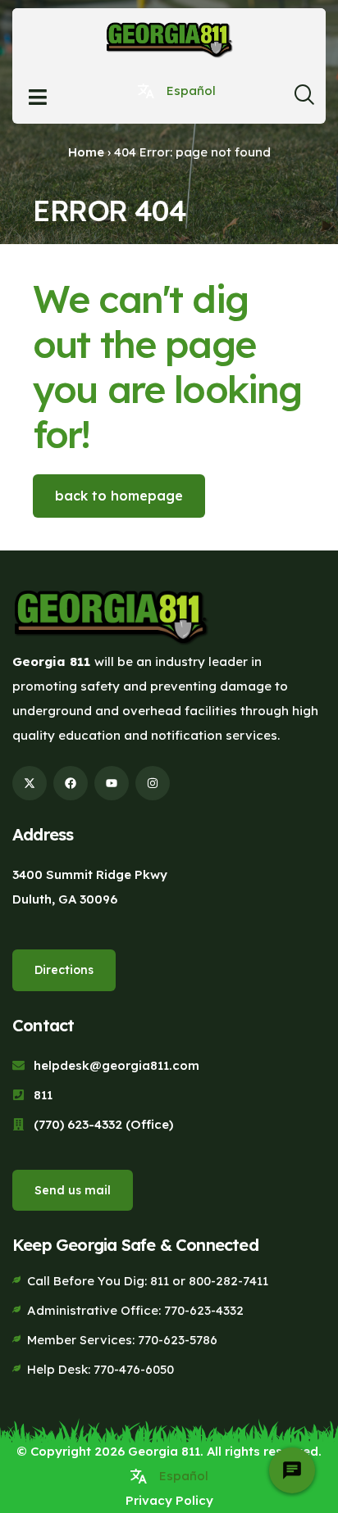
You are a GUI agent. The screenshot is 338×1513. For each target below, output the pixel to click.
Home (86, 152)
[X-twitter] (29, 783)
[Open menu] (38, 97)
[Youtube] (111, 783)
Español (191, 90)
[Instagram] (152, 783)
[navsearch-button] (303, 99)
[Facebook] (70, 783)
